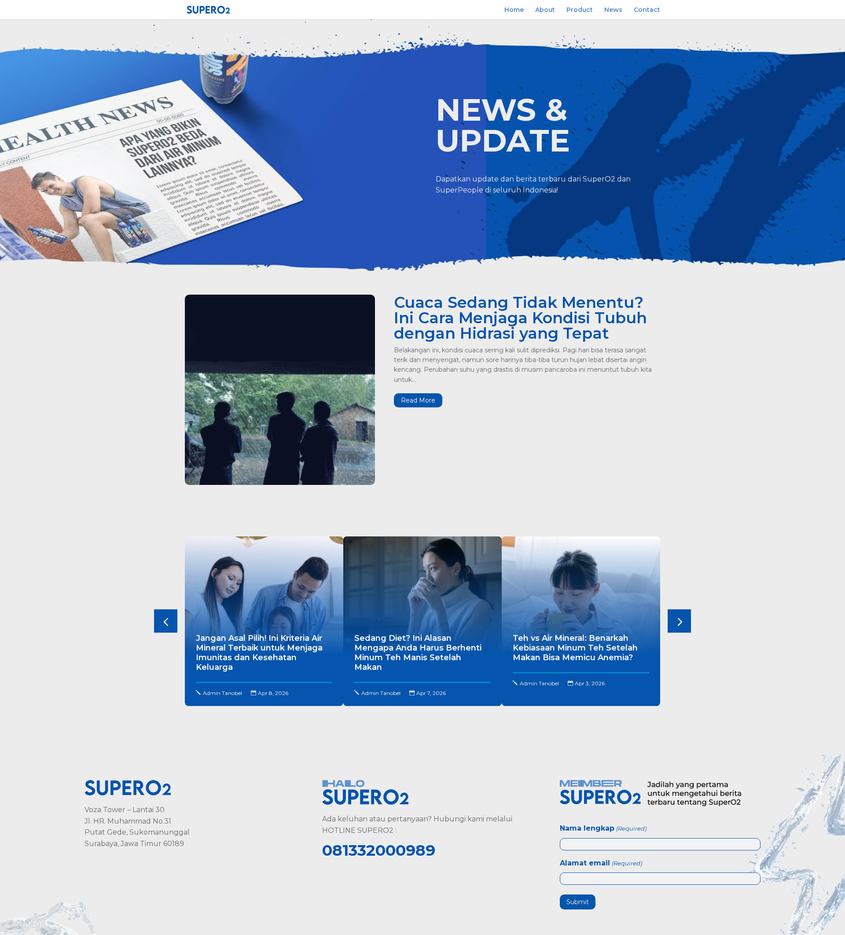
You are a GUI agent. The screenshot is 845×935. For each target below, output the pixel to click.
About (545, 10)
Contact (647, 10)
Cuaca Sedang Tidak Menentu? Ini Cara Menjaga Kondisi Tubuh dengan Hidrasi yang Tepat (520, 318)
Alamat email (601, 863)
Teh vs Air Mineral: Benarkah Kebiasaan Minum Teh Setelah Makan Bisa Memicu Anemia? (575, 647)
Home (514, 10)
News (613, 10)
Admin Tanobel (222, 693)
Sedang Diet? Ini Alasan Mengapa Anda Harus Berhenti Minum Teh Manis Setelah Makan (417, 652)
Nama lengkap (603, 828)
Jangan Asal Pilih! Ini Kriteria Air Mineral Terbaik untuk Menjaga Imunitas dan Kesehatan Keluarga (259, 652)
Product (579, 10)
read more (418, 400)
